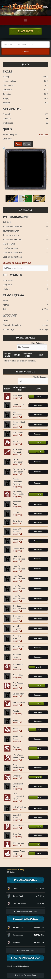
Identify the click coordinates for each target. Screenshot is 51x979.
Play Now (25, 31)
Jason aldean (18, 935)
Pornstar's (43, 134)
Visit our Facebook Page (26, 975)
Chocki (15, 888)
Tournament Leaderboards (26, 911)
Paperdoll (27, 144)
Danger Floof (18, 896)
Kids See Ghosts (19, 903)
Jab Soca (16, 942)
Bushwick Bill (18, 927)
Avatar (18, 144)
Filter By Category (38, 343)
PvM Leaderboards (26, 950)
